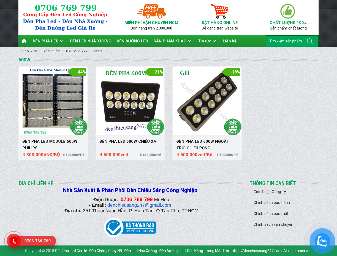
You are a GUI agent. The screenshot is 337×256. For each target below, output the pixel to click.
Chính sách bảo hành (272, 202)
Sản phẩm (52, 50)
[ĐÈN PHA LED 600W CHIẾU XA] (130, 101)
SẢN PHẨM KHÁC (173, 41)
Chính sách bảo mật (271, 213)
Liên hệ (229, 41)
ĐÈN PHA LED (49, 41)
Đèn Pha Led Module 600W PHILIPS (49, 144)
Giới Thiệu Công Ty (270, 191)
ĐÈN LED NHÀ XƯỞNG (90, 41)
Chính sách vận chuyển (273, 224)
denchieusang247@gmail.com (139, 205)
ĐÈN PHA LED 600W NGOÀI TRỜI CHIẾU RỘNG (202, 144)
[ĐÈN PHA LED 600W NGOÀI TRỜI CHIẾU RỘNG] (207, 101)
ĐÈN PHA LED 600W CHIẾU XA (128, 141)
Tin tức (207, 41)
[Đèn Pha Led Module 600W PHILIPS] (53, 101)
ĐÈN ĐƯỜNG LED (132, 41)
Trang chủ (27, 50)
